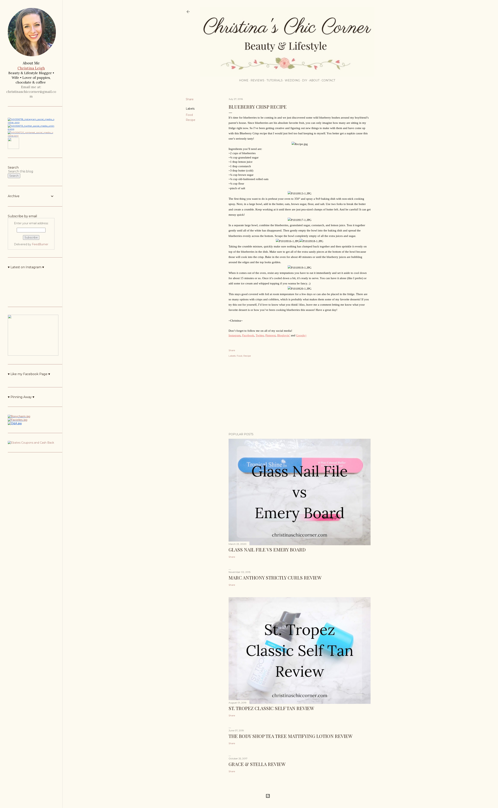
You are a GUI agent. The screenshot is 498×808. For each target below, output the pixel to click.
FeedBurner (40, 244)
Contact (328, 80)
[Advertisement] (300, 395)
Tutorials (275, 80)
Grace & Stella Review (257, 764)
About (314, 80)
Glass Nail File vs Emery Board (267, 549)
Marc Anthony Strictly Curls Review (275, 577)
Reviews (257, 80)
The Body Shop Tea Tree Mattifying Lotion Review (290, 736)
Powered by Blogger (283, 795)
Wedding (292, 80)
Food (189, 115)
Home (243, 80)
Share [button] (190, 99)
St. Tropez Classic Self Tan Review (271, 708)
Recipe (190, 120)
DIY (304, 80)
